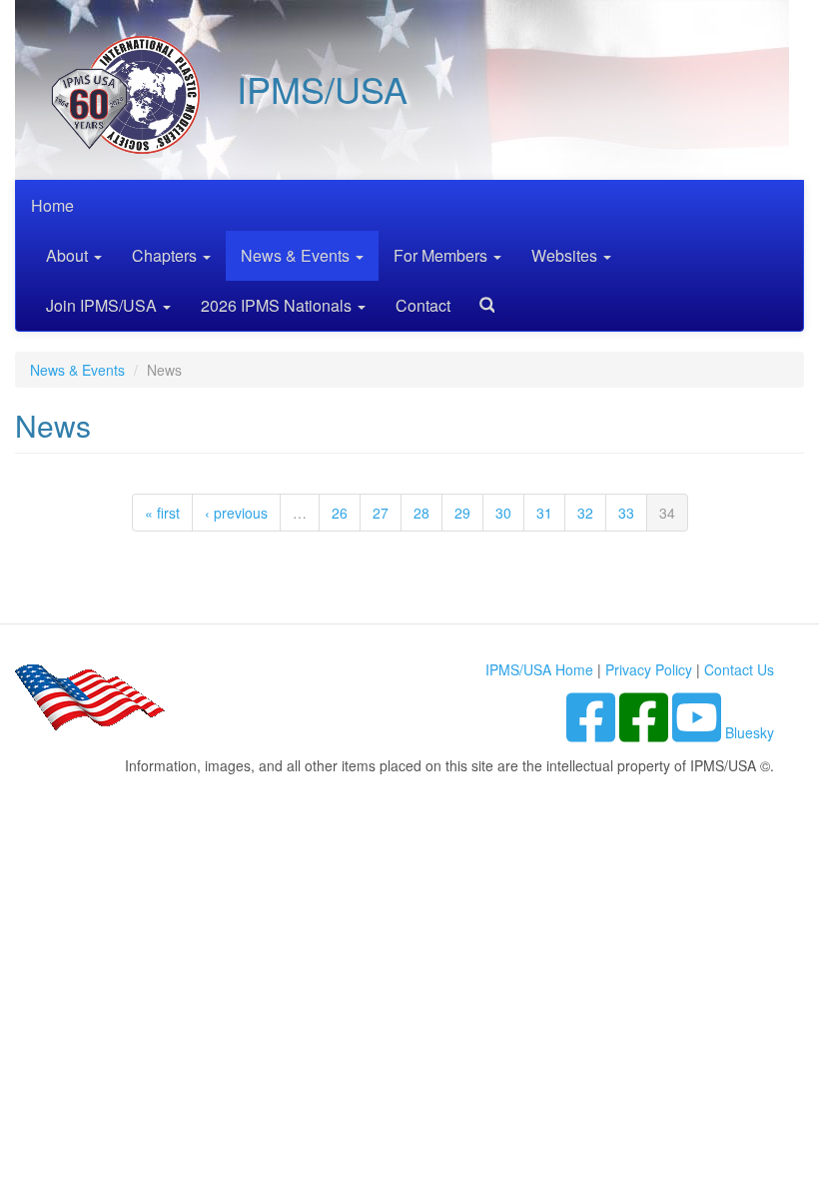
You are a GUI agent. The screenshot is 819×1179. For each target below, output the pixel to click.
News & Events (297, 255)
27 (381, 513)
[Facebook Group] (592, 732)
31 (544, 513)
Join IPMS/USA (103, 305)
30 (503, 513)
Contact (423, 305)
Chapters (166, 255)
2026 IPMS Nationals (278, 305)
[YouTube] (698, 732)
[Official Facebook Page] (645, 732)
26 (340, 513)
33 (626, 513)
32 (585, 513)
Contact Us (739, 669)
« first (162, 513)
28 (421, 513)
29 (462, 513)
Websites (566, 255)
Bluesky (749, 732)
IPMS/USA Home (539, 669)
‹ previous (236, 513)
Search (479, 298)
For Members (442, 255)
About (69, 255)
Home (52, 205)
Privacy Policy (648, 669)
